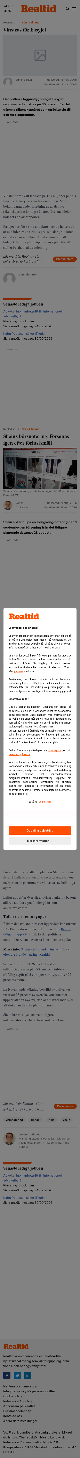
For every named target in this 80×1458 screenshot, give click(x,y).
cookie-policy (55, 750)
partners (18, 671)
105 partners (44, 801)
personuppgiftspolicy (20, 754)
